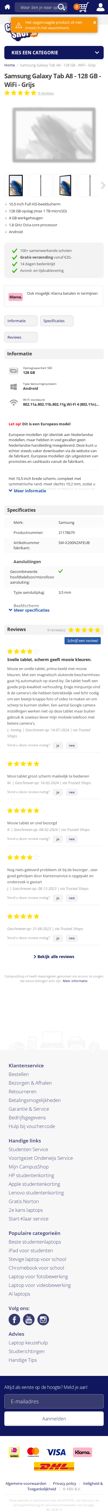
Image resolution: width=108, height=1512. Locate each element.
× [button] (94, 22)
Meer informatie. (75, 981)
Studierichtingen (27, 1351)
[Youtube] (29, 1319)
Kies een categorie (35, 52)
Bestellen (19, 1074)
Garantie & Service (29, 1108)
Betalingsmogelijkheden (35, 1100)
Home (9, 65)
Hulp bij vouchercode (32, 1126)
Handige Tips (23, 1360)
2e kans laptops (26, 1210)
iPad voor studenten (31, 1250)
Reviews (14, 337)
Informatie (16, 320)
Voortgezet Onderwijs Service (41, 1158)
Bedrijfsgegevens (27, 1117)
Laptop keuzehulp (28, 1342)
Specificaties (54, 320)
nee (72, 745)
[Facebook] (14, 1319)
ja (58, 745)
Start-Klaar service (28, 1218)
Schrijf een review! (82, 640)
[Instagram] (43, 1319)
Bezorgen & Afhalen (30, 1082)
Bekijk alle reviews (55, 956)
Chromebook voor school (36, 1267)
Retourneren (23, 1091)
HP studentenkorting (31, 1175)
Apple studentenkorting (34, 1184)
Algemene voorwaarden (25, 1483)
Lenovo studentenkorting (36, 1192)
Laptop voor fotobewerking (38, 1276)
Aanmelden (54, 1418)
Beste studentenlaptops (35, 1241)
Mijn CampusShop (29, 1166)
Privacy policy (64, 1483)
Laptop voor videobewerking (40, 1285)
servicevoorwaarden (60, 1505)
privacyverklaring (27, 1505)
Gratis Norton (24, 1201)
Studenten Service (28, 1149)
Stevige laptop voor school (37, 1259)
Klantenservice (26, 1065)
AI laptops (19, 1293)
